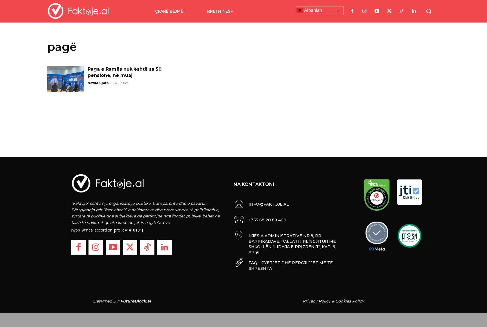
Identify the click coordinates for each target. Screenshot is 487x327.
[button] (428, 11)
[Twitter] (389, 11)
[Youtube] (377, 11)
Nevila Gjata (98, 83)
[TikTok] (401, 11)
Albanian (312, 10)
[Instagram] (364, 11)
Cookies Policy (349, 301)
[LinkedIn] (414, 11)
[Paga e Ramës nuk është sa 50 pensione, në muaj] (65, 79)
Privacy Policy (317, 301)
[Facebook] (352, 11)
